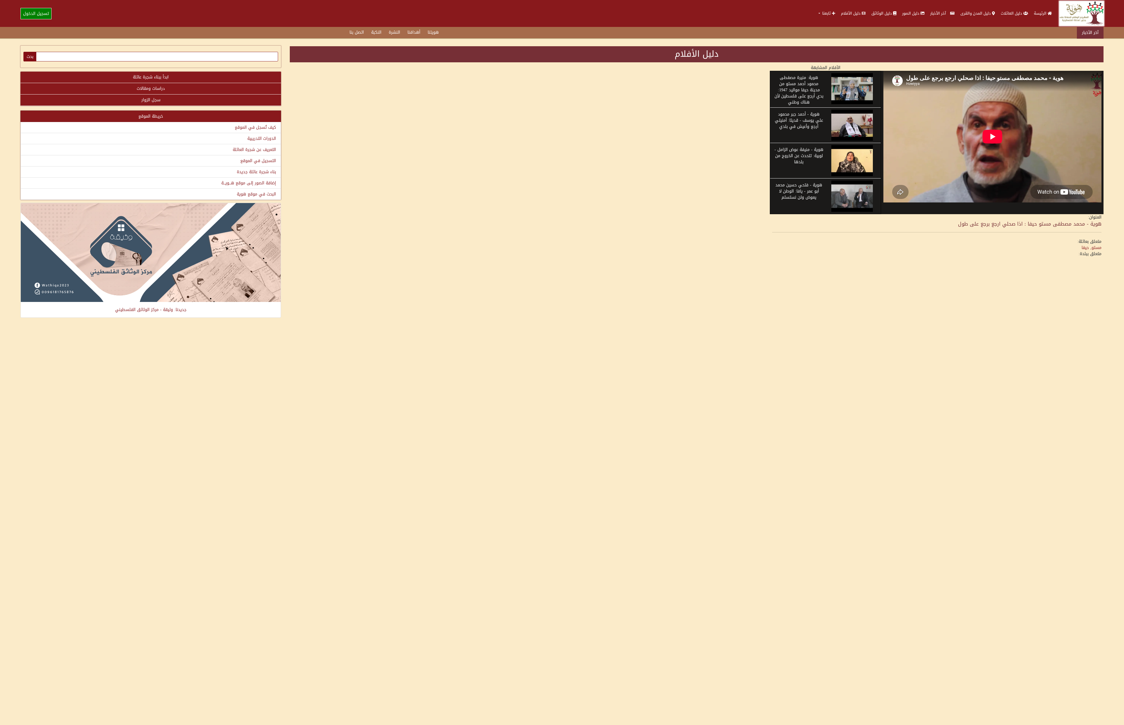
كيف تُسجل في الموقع (255, 127)
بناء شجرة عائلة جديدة (256, 172)
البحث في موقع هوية (256, 194)
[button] (826, 13)
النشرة (394, 32)
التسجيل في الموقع (258, 161)
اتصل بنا (356, 32)
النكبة (376, 32)
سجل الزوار (150, 100)
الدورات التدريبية (261, 138)
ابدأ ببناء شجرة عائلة (151, 77)
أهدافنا (413, 32)
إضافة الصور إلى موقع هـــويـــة (248, 183)
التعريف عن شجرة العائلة (254, 150)
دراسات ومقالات (151, 88)
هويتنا (433, 32)
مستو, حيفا (1091, 248)
